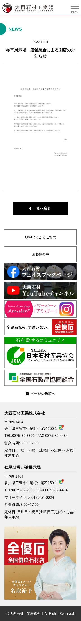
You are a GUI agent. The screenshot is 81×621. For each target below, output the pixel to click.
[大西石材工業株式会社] (27, 8)
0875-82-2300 (23, 490)
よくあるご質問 (40, 237)
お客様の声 (40, 254)
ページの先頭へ (43, 393)
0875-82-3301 (23, 436)
